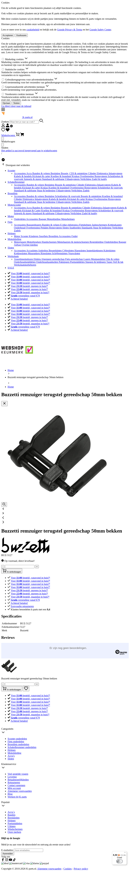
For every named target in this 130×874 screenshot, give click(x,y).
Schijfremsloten (60, 253)
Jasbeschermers (100, 225)
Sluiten (16, 103)
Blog (10, 794)
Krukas (76, 176)
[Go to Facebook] (3, 860)
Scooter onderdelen (17, 738)
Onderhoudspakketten (47, 262)
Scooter (11, 170)
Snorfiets (44, 236)
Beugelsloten (55, 250)
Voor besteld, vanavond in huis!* (30, 273)
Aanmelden (8, 853)
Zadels (86, 190)
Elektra (37, 259)
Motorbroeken (34, 242)
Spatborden (75, 227)
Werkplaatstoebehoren (25, 265)
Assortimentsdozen (24, 259)
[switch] (119, 861)
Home (11, 386)
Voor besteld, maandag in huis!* (30, 292)
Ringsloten (46, 253)
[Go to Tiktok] (14, 860)
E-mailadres (7, 850)
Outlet (74, 236)
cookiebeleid (32, 29)
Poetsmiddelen (77, 262)
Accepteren (8, 35)
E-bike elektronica (69, 225)
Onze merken (14, 832)
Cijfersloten (68, 250)
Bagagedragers (34, 225)
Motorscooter (14, 204)
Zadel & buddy (99, 179)
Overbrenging (87, 176)
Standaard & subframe (53, 179)
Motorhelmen (68, 219)
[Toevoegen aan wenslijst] (26, 688)
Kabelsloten (109, 250)
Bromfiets (12, 193)
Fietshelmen (85, 225)
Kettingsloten (21, 253)
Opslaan (6, 103)
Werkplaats (13, 256)
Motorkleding (54, 219)
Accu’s (11, 755)
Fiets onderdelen (16, 741)
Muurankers (34, 253)
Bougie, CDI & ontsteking (74, 173)
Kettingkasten (115, 225)
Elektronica (103, 173)
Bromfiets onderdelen (18, 744)
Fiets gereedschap (74, 259)
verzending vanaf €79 (25, 295)
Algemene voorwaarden (20, 791)
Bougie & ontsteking (65, 184)
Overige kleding (30, 245)
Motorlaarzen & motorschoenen (73, 242)
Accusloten (32, 250)
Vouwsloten (74, 253)
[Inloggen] (7, 126)
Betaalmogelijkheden (18, 779)
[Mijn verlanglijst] (5, 131)
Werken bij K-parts (17, 796)
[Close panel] (2, 138)
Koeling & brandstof (61, 176)
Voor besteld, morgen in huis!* (29, 286)
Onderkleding (111, 242)
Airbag (18, 245)
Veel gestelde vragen (18, 774)
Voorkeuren (21, 35)
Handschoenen (49, 242)
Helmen (12, 233)
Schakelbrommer (16, 182)
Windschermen (15, 829)
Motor (11, 216)
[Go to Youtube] (11, 860)
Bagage (43, 219)
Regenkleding (97, 242)
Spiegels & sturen (33, 179)
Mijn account (14, 788)
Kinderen (34, 236)
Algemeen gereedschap (53, 259)
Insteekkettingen (95, 250)
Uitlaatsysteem (72, 179)
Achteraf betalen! (19, 298)
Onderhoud (20, 227)
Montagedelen (98, 259)
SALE (11, 267)
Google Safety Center (100, 29)
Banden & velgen (41, 173)
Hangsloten (81, 250)
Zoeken (5, 121)
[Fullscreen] (4, 504)
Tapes (109, 262)
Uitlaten (12, 826)
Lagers (87, 259)
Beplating (56, 173)
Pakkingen (64, 262)
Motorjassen (20, 242)
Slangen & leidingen (95, 262)
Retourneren (14, 782)
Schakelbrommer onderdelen (22, 747)
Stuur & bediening (46, 190)
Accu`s (11, 812)
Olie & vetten (112, 259)
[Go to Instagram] (7, 860)
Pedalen (45, 227)
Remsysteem (101, 176)
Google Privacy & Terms (69, 29)
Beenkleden (14, 817)
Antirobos (43, 250)
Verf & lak (118, 262)
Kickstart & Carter (31, 210)
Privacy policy (81, 868)
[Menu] (125, 853)
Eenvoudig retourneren (22, 606)
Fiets (10, 222)
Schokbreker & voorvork (110, 187)
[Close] (4, 403)
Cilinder (92, 173)
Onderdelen (20, 219)
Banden (11, 815)
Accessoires (20, 173)
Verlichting (86, 179)
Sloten (65, 227)
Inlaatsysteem (115, 173)
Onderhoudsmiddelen (25, 262)
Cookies (67, 868)
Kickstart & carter (41, 176)
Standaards (87, 227)
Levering (12, 776)
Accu (29, 173)
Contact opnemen (16, 785)
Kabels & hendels (23, 176)
